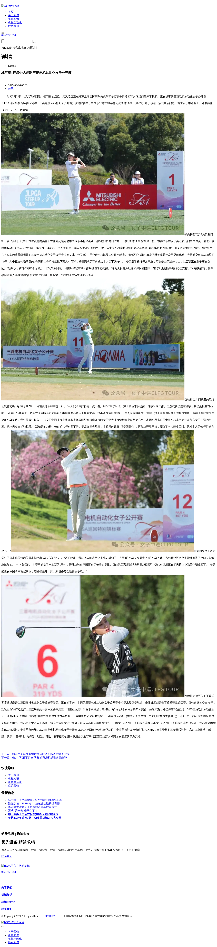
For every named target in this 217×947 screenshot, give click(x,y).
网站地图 (50, 916)
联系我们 (6, 856)
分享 (11, 88)
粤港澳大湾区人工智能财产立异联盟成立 (32, 807)
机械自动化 (8, 901)
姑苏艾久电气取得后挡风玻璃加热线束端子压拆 (40, 754)
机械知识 (6, 894)
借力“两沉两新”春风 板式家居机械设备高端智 (39, 757)
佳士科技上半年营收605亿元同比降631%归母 (35, 800)
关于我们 (6, 887)
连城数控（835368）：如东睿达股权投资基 (34, 803)
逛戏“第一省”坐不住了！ (23, 810)
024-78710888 (9, 35)
